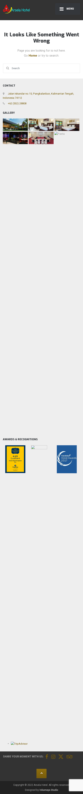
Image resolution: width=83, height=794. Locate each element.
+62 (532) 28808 (16, 103)
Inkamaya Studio (48, 790)
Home (33, 55)
